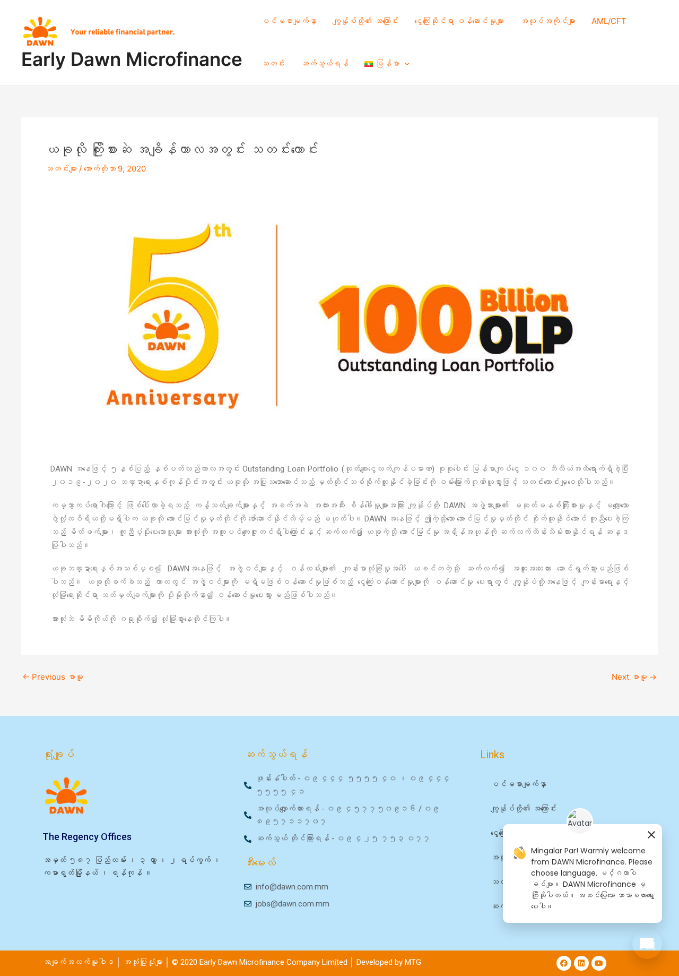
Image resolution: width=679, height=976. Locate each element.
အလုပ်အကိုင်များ (548, 21)
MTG (413, 962)
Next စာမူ (634, 677)
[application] (404, 63)
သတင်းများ (61, 169)
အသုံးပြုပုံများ (144, 962)
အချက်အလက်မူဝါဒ (78, 962)
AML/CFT (608, 21)
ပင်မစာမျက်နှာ (289, 21)
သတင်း (273, 63)
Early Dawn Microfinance (131, 59)
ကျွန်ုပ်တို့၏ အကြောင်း (365, 21)
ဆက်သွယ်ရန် (325, 63)
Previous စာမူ (52, 677)
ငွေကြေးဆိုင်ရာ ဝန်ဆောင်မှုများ (459, 21)
